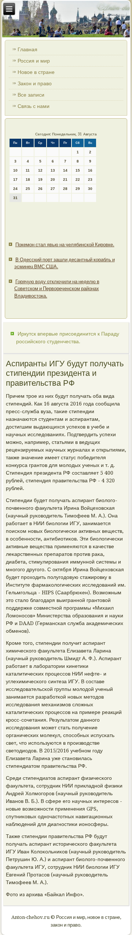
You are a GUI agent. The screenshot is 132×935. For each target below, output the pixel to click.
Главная (27, 49)
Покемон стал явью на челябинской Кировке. (64, 244)
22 (78, 179)
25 (28, 189)
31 (15, 198)
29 (78, 189)
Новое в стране (36, 72)
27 (53, 189)
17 (15, 179)
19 (40, 179)
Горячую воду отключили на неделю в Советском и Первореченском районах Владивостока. (56, 289)
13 (53, 170)
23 (90, 179)
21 (65, 179)
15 (78, 170)
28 (65, 189)
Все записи (31, 95)
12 (40, 170)
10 (15, 170)
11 (28, 170)
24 (15, 189)
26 (40, 189)
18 (28, 179)
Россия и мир (34, 61)
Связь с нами (34, 106)
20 (53, 179)
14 (65, 170)
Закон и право (35, 83)
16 (90, 170)
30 (90, 189)
